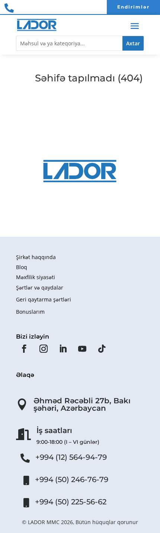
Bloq (21, 267)
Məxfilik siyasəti (35, 277)
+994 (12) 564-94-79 (71, 457)
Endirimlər (133, 7)
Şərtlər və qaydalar (39, 287)
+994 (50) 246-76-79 (71, 479)
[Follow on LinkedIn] (63, 348)
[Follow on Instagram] (43, 348)
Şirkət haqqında (36, 257)
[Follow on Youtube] (82, 348)
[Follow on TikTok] (101, 348)
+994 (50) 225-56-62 (70, 501)
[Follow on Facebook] (24, 348)
